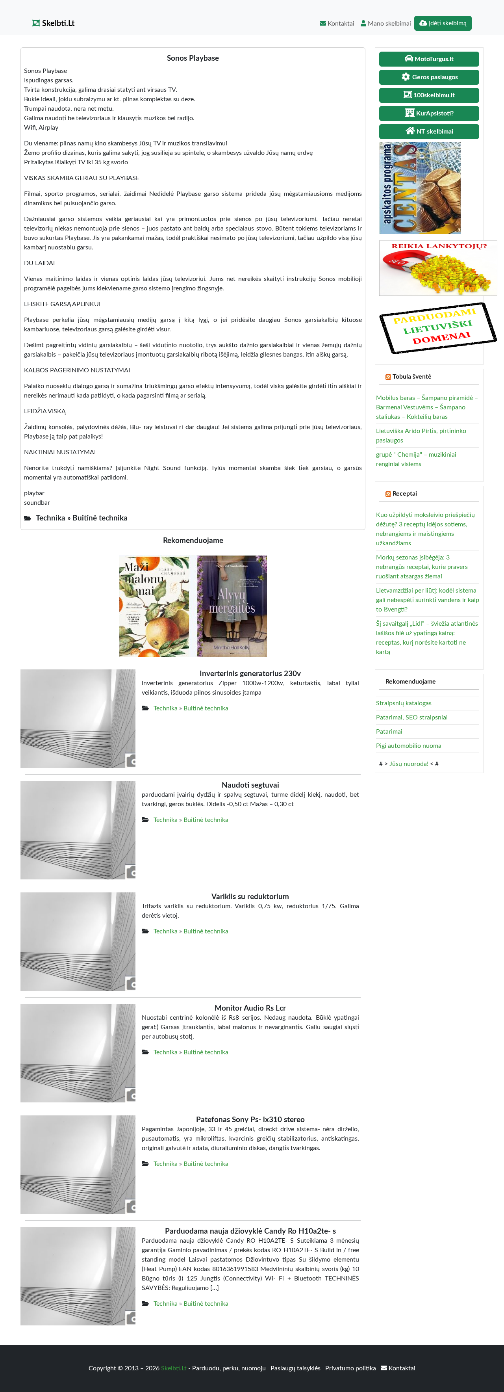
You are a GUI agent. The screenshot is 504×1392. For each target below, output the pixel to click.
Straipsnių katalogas (404, 703)
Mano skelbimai (388, 23)
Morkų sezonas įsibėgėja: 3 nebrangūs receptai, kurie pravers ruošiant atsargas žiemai (422, 567)
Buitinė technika (205, 708)
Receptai (405, 494)
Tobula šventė (412, 377)
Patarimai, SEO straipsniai (412, 717)
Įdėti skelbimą (447, 23)
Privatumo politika (351, 1368)
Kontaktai (340, 23)
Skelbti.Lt (57, 24)
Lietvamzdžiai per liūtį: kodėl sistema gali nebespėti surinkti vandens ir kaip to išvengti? (427, 600)
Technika (166, 708)
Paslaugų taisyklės (296, 1368)
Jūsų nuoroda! (408, 764)
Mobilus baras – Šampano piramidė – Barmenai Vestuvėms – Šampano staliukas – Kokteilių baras (427, 407)
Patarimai (389, 732)
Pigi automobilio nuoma (408, 746)
